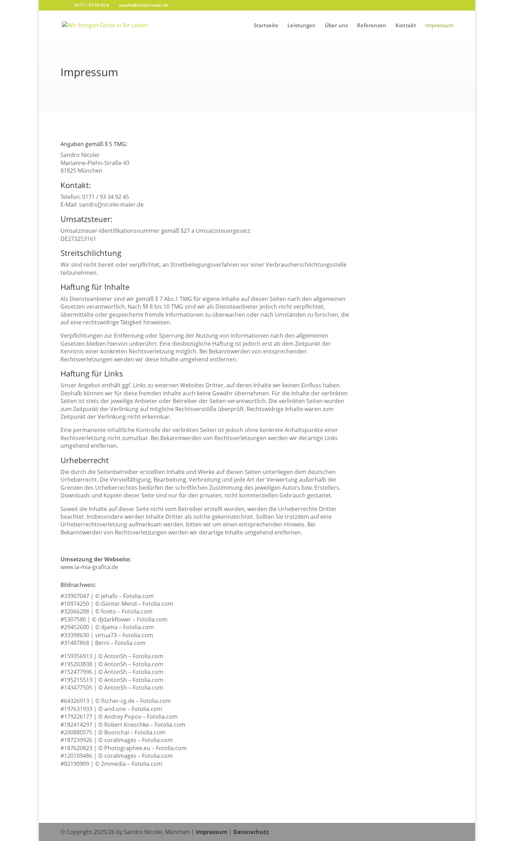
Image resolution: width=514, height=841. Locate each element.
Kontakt (405, 26)
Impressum (439, 26)
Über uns (336, 26)
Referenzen (371, 26)
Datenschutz (251, 832)
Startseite (266, 26)
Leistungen (301, 26)
